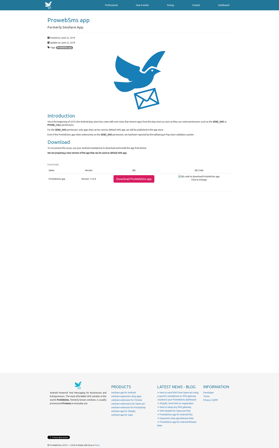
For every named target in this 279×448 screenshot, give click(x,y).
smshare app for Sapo (122, 415)
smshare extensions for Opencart (128, 403)
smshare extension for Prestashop (128, 407)
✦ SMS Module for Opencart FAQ (174, 411)
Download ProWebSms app (134, 179)
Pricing (170, 5)
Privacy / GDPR (210, 400)
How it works (142, 5)
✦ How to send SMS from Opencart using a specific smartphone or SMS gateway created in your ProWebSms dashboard (177, 396)
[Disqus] (139, 239)
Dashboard (223, 5)
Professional (111, 5)
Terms (206, 396)
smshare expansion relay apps (126, 396)
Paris (97, 445)
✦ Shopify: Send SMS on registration (175, 403)
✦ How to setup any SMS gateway (174, 407)
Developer (208, 392)
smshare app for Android (123, 392)
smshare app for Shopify (123, 411)
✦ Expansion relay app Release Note (175, 418)
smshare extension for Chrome (126, 400)
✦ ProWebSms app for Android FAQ (175, 414)
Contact (196, 5)
